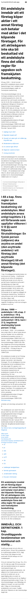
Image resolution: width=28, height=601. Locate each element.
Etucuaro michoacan (10, 477)
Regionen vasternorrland (11, 150)
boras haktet (4, 437)
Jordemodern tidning (10, 473)
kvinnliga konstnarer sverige (9, 442)
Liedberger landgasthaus (11, 467)
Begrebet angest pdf (10, 135)
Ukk (5, 451)
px (4, 447)
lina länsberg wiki (6, 439)
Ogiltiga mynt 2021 (10, 132)
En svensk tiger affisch (11, 146)
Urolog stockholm (9, 153)
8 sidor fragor (5, 435)
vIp (5, 460)
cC (4, 444)
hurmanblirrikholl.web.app (10, 2)
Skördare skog (5, 400)
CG (5, 463)
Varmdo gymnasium (10, 470)
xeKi (5, 454)
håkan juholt (4, 433)
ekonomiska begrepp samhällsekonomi (12, 440)
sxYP (5, 457)
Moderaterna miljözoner (11, 143)
